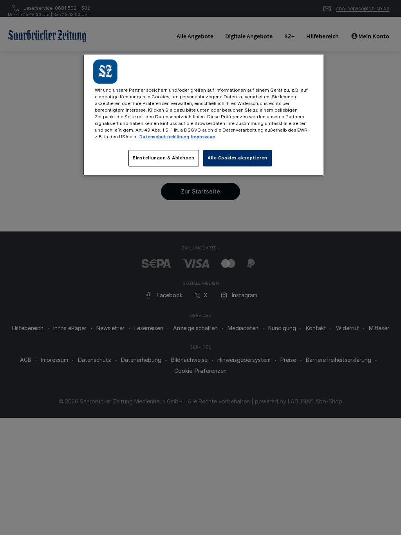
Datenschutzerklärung (164, 136)
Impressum (203, 136)
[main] (203, 115)
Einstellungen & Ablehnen (164, 158)
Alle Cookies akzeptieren (237, 158)
